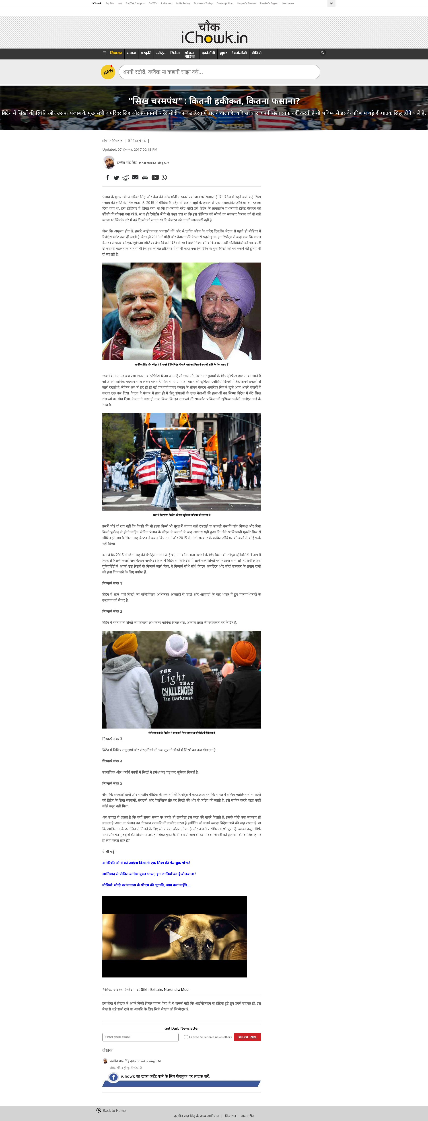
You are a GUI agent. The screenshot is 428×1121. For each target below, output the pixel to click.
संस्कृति (146, 52)
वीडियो (257, 52)
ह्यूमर (223, 52)
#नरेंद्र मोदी (131, 989)
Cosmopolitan (225, 3)
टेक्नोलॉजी (239, 52)
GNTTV (153, 3)
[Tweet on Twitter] (116, 177)
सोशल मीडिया (190, 54)
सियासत (116, 52)
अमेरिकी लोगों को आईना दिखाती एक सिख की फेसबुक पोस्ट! (146, 862)
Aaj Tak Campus (135, 3)
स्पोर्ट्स (161, 52)
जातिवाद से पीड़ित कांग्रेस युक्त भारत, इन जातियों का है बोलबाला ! (149, 873)
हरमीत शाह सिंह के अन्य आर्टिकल (196, 1115)
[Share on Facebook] (106, 178)
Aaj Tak (109, 3)
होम (104, 140)
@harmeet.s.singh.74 (154, 163)
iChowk (97, 3)
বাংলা (120, 3)
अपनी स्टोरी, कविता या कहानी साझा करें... (163, 72)
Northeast (288, 3)
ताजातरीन (247, 1115)
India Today (183, 3)
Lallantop (166, 3)
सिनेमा (175, 52)
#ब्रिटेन (117, 989)
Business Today (203, 3)
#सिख (106, 989)
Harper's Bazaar (246, 3)
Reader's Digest (269, 3)
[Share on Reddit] (126, 177)
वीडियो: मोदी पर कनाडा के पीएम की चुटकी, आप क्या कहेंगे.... (146, 885)
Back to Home (114, 1110)
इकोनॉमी (208, 52)
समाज (131, 52)
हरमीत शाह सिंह (120, 1061)
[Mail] (136, 177)
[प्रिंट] (146, 177)
